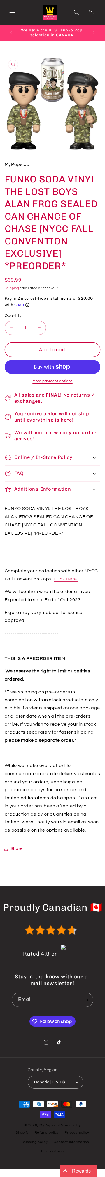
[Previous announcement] (11, 32)
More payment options (52, 381)
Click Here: (66, 579)
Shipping (12, 288)
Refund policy (47, 1132)
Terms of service (55, 1151)
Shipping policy (35, 1142)
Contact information (71, 1142)
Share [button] (16, 848)
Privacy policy (77, 1132)
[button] (12, 12)
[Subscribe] (86, 1000)
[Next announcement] (94, 32)
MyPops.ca (49, 1125)
